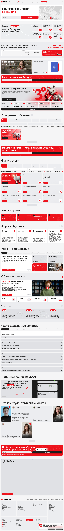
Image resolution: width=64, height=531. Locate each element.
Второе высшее (45, 499)
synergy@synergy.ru (55, 47)
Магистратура (40, 499)
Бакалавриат (31, 499)
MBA (59, 499)
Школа (62, 499)
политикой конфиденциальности (20, 454)
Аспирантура (52, 499)
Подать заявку (59, 54)
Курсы (48, 499)
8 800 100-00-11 (56, 45)
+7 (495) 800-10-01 (18, 525)
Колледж (28, 499)
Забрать (7, 493)
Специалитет (35, 499)
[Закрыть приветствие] (39, 523)
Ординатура (56, 499)
